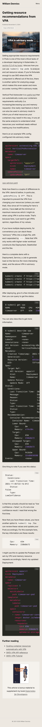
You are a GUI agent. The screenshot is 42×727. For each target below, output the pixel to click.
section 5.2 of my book (12, 65)
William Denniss (10, 3)
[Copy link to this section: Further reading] (20, 641)
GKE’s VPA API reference (17, 652)
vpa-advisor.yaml (10, 183)
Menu (38, 3)
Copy (36, 143)
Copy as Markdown (8, 28)
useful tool (31, 95)
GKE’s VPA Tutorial (14, 656)
